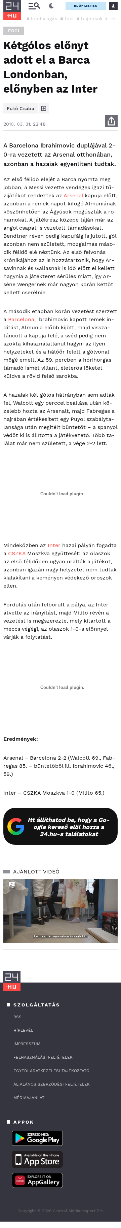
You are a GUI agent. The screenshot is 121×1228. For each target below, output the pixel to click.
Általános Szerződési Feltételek (51, 1084)
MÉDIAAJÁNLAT (28, 1097)
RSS (17, 1017)
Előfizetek (85, 5)
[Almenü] (34, 6)
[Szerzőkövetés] (44, 108)
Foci (13, 30)
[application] (60, 911)
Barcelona (21, 319)
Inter (54, 545)
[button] (113, 18)
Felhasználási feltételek (43, 1057)
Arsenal (73, 195)
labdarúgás (44, 18)
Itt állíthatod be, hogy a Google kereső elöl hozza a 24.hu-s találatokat (69, 826)
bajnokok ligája (99, 18)
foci (69, 18)
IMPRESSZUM (26, 1043)
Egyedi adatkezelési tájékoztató (51, 1070)
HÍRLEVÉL (23, 1030)
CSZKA (17, 553)
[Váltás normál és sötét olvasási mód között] (51, 6)
